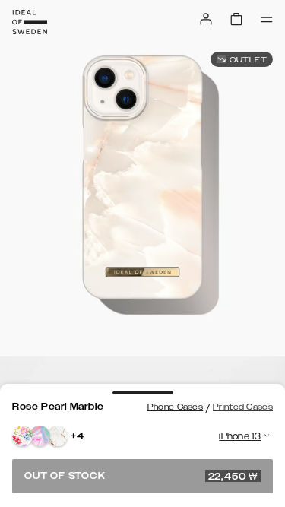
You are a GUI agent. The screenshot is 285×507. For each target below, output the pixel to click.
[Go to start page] (29, 22)
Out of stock (141, 476)
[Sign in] (206, 19)
